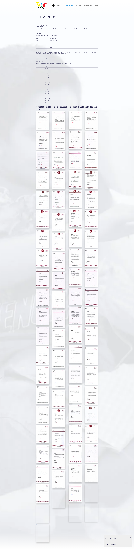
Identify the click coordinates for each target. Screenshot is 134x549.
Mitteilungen (78, 5)
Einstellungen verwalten (112, 544)
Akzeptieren (109, 541)
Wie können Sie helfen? (68, 5)
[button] (42, 120)
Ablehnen (117, 541)
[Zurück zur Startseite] (41, 5)
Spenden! (96, 5)
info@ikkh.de (52, 45)
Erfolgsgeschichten (88, 5)
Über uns (59, 5)
